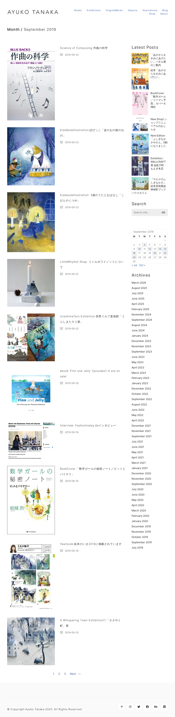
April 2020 (138, 505)
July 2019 (137, 547)
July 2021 (137, 441)
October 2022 (140, 393)
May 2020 (137, 499)
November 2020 (141, 478)
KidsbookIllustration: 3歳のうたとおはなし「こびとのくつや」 (92, 197)
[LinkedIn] (164, 706)
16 (134, 253)
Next (73, 673)
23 (134, 257)
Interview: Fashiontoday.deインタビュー (88, 425)
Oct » (142, 265)
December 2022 (141, 388)
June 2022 (138, 409)
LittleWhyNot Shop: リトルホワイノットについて (92, 264)
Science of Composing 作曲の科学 (84, 48)
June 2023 (138, 356)
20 (154, 253)
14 (160, 248)
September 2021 (142, 436)
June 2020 (138, 494)
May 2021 (137, 452)
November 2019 (141, 531)
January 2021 (140, 468)
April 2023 (138, 367)
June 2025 (138, 298)
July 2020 (137, 489)
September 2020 (142, 484)
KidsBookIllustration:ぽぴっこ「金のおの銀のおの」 (92, 132)
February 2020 (140, 515)
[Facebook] (147, 706)
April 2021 (138, 457)
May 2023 (138, 362)
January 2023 (140, 383)
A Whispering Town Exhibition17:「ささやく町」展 (90, 622)
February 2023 (140, 378)
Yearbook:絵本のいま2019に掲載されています (91, 544)
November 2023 (141, 346)
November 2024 (141, 314)
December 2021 (141, 425)
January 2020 (140, 521)
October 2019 (140, 537)
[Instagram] (130, 706)
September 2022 (142, 399)
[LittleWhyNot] (121, 706)
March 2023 (139, 372)
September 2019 (142, 542)
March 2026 (139, 282)
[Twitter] (138, 706)
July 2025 (137, 293)
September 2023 (142, 351)
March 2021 (139, 462)
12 (150, 248)
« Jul (134, 265)
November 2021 (141, 431)
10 (139, 248)
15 (165, 248)
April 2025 (138, 303)
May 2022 (137, 415)
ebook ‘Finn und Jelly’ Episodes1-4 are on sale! (90, 373)
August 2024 (139, 325)
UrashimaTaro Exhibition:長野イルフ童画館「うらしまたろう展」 (92, 319)
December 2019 (141, 526)
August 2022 (139, 404)
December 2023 (141, 341)
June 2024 (138, 330)
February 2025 (140, 309)
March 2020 (139, 510)
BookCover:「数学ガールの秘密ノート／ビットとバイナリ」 (93, 471)
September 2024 (142, 319)
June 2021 (138, 446)
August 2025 (139, 288)
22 (165, 253)
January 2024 (140, 335)
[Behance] (155, 706)
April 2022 (138, 420)
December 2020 (141, 473)
